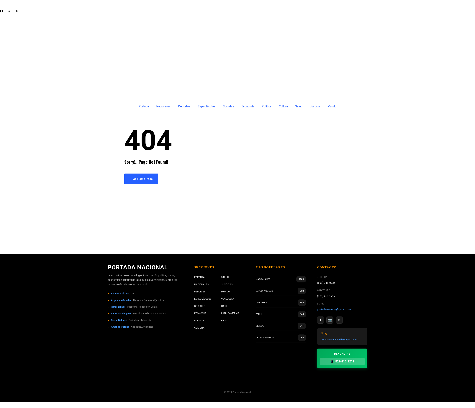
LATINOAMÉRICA (230, 313)
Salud (298, 106)
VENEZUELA (227, 298)
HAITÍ (224, 306)
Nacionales (163, 106)
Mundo (331, 106)
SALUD (225, 277)
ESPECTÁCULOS (203, 298)
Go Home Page (142, 179)
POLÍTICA (199, 320)
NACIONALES (201, 284)
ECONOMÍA (200, 313)
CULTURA (199, 327)
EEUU (224, 320)
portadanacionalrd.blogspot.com (339, 339)
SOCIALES (199, 306)
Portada (144, 106)
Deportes (184, 106)
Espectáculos (206, 106)
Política (266, 106)
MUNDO (225, 291)
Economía (248, 106)
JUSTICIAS (227, 284)
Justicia (315, 106)
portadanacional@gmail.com (334, 309)
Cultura (283, 106)
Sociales (228, 106)
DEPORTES (200, 291)
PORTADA (199, 277)
